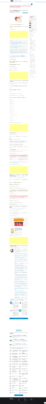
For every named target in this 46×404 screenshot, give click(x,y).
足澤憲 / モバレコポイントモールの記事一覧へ (18, 318)
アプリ (18, 400)
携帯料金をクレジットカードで (32, 48)
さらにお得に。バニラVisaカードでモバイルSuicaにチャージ (16, 46)
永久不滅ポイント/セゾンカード (32, 64)
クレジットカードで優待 (32, 49)
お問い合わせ (25, 399)
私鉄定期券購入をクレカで (32, 43)
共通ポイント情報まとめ (32, 54)
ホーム (18, 399)
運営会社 (31, 399)
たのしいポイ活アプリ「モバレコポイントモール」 (18, 219)
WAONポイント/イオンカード (32, 61)
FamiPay (31, 38)
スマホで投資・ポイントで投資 (32, 70)
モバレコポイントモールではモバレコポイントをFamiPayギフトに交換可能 (17, 51)
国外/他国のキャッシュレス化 (32, 40)
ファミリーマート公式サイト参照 (20, 95)
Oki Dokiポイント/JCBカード (32, 62)
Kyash (30, 37)
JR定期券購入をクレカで (32, 42)
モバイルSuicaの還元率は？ (15, 47)
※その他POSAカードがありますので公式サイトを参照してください (16, 122)
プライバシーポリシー (26, 400)
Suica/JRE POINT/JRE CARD (32, 60)
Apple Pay (31, 39)
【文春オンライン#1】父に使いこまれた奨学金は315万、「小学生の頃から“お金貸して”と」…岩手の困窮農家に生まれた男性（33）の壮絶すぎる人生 (21, 275)
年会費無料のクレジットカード (32, 66)
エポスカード (31, 63)
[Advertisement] (18, 34)
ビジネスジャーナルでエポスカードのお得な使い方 (19, 290)
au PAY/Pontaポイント (32, 35)
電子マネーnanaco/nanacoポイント (33, 59)
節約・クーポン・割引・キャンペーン (33, 73)
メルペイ (31, 36)
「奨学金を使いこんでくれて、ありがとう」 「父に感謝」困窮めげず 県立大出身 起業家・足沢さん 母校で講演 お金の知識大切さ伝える (21, 268)
